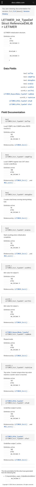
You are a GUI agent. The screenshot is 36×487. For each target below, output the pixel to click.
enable (30, 84)
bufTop (30, 73)
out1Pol (31, 90)
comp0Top (31, 77)
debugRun (31, 80)
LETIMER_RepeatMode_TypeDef (15, 94)
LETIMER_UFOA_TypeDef (18, 101)
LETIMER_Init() (21, 145)
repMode (31, 94)
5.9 (14, 11)
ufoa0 (30, 101)
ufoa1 (30, 104)
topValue (31, 97)
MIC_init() (9, 183)
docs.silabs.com (18, 3)
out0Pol (31, 87)
